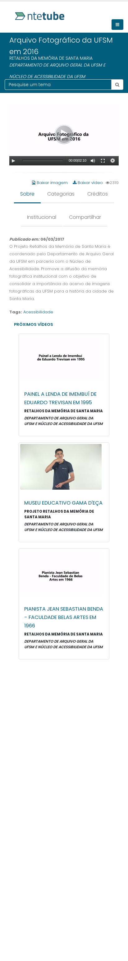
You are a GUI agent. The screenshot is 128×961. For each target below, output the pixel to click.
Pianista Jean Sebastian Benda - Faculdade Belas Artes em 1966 (63, 617)
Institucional (41, 217)
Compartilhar (85, 217)
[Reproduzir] (13, 160)
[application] (64, 134)
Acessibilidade (38, 312)
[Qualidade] (112, 160)
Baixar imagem (52, 183)
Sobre (27, 193)
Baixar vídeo (89, 183)
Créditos (97, 193)
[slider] (42, 160)
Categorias (61, 193)
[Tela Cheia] (102, 160)
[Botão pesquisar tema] (117, 84)
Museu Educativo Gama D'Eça (63, 502)
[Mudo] (92, 160)
